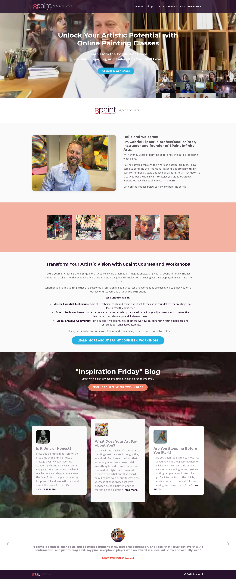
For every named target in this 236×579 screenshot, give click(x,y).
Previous (7, 544)
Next (228, 544)
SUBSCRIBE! (194, 6)
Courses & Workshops (141, 6)
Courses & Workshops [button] (116, 70)
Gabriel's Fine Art (167, 6)
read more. (49, 489)
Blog (182, 6)
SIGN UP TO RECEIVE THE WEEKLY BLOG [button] (118, 387)
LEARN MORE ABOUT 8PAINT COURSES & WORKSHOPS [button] (118, 340)
